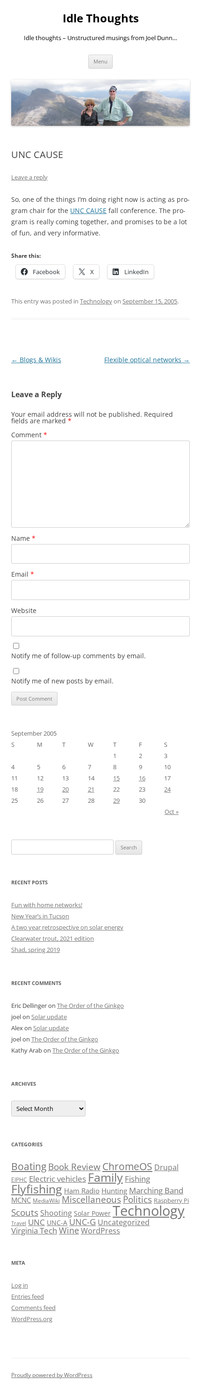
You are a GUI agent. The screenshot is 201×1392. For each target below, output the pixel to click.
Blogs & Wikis (36, 359)
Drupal (166, 1167)
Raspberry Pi (171, 1200)
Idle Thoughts (101, 18)
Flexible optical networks (147, 359)
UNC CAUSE (88, 210)
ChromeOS (127, 1166)
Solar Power (92, 1213)
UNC (36, 1222)
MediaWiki (46, 1201)
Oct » (172, 811)
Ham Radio (82, 1190)
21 (91, 789)
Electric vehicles (57, 1178)
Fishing (137, 1178)
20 (65, 789)
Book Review (74, 1167)
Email (22, 574)
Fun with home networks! (46, 905)
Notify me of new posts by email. (62, 680)
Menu (100, 61)
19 (40, 789)
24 (167, 789)
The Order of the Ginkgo (90, 1005)
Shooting (56, 1213)
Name (23, 538)
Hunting (114, 1190)
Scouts (24, 1212)
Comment (29, 434)
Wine (69, 1230)
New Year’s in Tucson (40, 916)
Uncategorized (124, 1222)
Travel (18, 1223)
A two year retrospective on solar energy (67, 927)
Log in (19, 1285)
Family (105, 1177)
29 (116, 800)
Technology (96, 301)
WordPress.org (31, 1319)
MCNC (21, 1200)
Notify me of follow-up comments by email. (78, 655)
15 (116, 778)
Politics (137, 1199)
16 (142, 778)
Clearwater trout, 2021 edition (52, 938)
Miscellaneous (91, 1199)
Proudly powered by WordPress (52, 1375)
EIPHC (19, 1180)
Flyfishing (36, 1189)
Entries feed (27, 1296)
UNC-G (82, 1221)
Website (23, 610)
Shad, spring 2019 (35, 949)
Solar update (49, 1017)
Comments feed (33, 1307)
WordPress (100, 1231)
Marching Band (156, 1190)
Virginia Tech (34, 1230)
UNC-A (57, 1222)
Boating (28, 1166)
